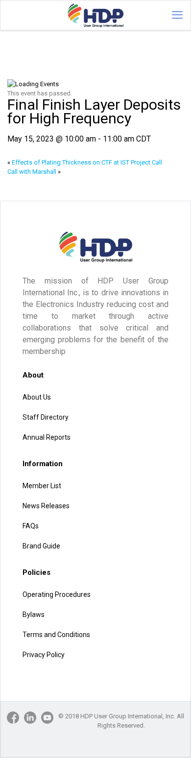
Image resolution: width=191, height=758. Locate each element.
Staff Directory (46, 417)
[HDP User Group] (95, 15)
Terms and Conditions (56, 635)
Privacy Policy (44, 655)
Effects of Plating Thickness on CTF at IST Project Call (84, 162)
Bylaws (34, 614)
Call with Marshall (34, 171)
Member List (42, 486)
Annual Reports (47, 437)
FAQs (31, 526)
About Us (37, 397)
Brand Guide (41, 546)
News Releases (46, 506)
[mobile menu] (177, 15)
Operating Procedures (57, 594)
